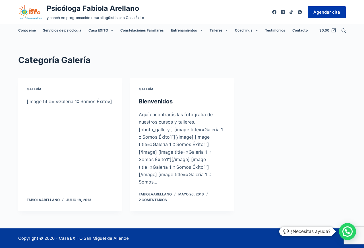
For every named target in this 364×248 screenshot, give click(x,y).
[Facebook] (274, 12)
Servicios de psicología (62, 30)
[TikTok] (291, 12)
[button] (347, 231)
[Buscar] (344, 30)
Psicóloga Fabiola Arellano (93, 8)
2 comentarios (153, 200)
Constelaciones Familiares (142, 30)
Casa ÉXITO (98, 30)
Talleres (216, 30)
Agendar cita (326, 12)
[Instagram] (283, 12)
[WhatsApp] (300, 12)
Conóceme (27, 30)
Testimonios (275, 30)
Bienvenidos (156, 101)
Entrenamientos (184, 30)
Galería (34, 89)
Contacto (300, 30)
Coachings (244, 30)
